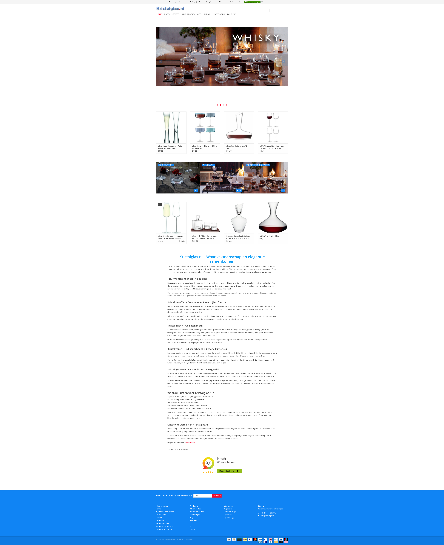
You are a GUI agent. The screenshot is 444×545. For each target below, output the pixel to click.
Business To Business (164, 529)
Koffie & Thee (219, 14)
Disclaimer (160, 520)
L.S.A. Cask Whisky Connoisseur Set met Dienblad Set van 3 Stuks (204, 237)
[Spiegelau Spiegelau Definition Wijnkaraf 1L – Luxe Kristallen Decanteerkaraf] (239, 217)
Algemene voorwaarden (165, 512)
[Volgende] (283, 61)
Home (159, 14)
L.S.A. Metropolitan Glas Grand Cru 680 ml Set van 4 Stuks (271, 147)
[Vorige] (160, 61)
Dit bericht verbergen (252, 2)
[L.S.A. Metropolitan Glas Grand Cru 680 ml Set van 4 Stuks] (273, 127)
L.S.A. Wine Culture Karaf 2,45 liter (237, 147)
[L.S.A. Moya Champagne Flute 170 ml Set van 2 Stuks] (171, 127)
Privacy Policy (161, 515)
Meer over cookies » (268, 2)
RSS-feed (193, 520)
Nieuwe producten (197, 512)
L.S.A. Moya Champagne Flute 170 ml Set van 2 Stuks (170, 147)
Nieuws (193, 529)
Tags (192, 517)
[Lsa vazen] (222, 61)
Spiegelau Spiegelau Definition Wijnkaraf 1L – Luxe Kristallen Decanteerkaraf (238, 237)
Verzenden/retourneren (164, 526)
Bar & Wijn (231, 14)
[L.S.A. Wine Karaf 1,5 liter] (273, 217)
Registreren (228, 509)
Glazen (167, 14)
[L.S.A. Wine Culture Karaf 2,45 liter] (239, 127)
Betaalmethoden (162, 523)
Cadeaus (207, 14)
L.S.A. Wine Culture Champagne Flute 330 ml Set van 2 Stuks (170, 237)
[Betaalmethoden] (228, 539)
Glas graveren (188, 14)
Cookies (159, 517)
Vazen (199, 14)
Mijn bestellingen (230, 512)
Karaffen (176, 14)
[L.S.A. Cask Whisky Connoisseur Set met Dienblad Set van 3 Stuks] (205, 217)
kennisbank (190, 442)
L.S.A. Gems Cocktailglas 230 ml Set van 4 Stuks (204, 147)
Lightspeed (189, 539)
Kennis (158, 509)
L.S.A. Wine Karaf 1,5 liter (269, 236)
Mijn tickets (228, 515)
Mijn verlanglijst (229, 517)
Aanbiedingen (195, 515)
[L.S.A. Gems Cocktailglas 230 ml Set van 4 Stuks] (205, 127)
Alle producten (195, 509)
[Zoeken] (270, 11)
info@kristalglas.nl (267, 516)
